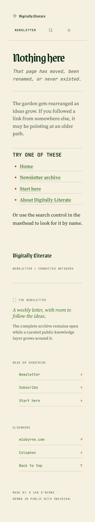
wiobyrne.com (50, 439)
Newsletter (25, 30)
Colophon (50, 452)
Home (26, 166)
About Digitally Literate (45, 199)
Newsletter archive (40, 177)
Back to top (50, 465)
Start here (30, 188)
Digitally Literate (32, 255)
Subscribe (50, 387)
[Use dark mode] (69, 30)
